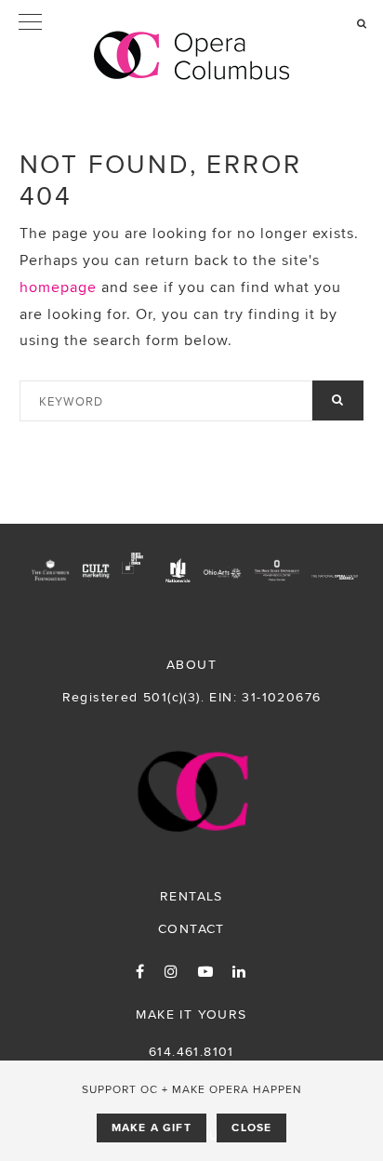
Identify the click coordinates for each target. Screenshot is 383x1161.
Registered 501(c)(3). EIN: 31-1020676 (192, 696)
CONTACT (191, 928)
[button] (191, 23)
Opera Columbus (192, 56)
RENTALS (191, 896)
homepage (58, 287)
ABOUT (191, 664)
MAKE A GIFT (152, 1127)
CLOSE (251, 1127)
